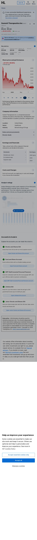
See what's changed (11, 18)
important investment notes (14, 352)
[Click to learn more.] (35, 46)
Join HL (20, 3)
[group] (18, 98)
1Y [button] (24, 97)
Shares (3, 8)
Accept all (18, 460)
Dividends (7, 152)
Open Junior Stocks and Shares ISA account (18, 310)
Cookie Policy (10, 449)
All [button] (32, 97)
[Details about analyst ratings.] (35, 183)
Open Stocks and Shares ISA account (18, 253)
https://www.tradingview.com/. (21, 329)
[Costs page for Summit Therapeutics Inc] (19, 172)
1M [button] (12, 97)
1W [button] (8, 97)
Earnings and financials (11, 143)
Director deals (7, 135)
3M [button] (16, 97)
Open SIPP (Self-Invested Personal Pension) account (18, 280)
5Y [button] (28, 97)
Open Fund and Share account (18, 266)
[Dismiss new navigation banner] (33, 12)
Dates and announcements (11, 132)
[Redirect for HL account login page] (18, 210)
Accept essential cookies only (18, 455)
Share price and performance (13, 60)
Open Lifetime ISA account (18, 295)
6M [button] (21, 97)
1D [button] (4, 97)
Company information (10, 111)
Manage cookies (18, 466)
